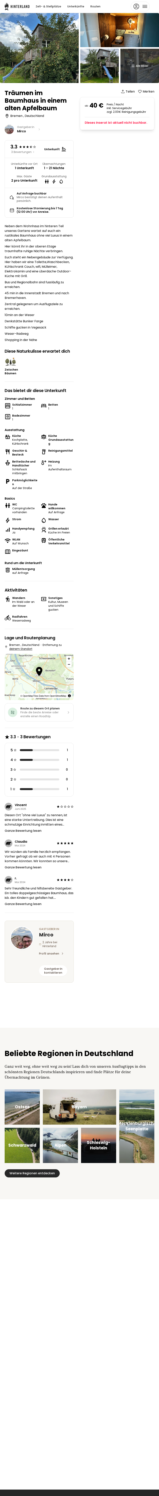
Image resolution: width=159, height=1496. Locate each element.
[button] (39, 672)
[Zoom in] (69, 658)
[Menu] (140, 6)
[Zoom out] (69, 664)
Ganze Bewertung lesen (23, 830)
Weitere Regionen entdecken (32, 1173)
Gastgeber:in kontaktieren (53, 971)
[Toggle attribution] (69, 695)
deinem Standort (20, 649)
